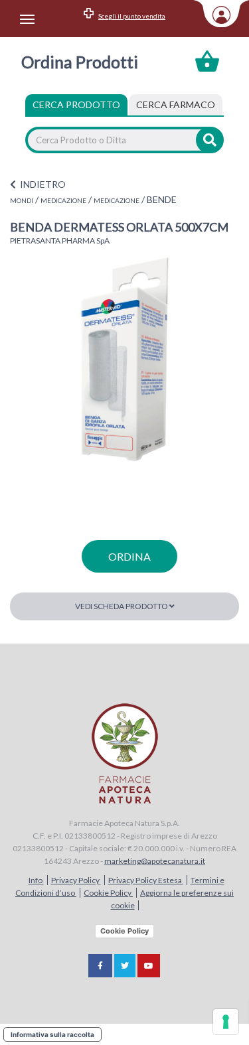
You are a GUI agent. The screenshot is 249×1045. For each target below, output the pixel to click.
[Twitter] (124, 965)
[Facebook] (100, 965)
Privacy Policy (76, 880)
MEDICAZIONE (63, 200)
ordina (129, 556)
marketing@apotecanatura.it (154, 861)
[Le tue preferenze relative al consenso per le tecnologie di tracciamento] (225, 1021)
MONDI (21, 200)
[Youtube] (148, 965)
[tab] (175, 104)
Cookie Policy (108, 893)
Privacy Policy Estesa (145, 880)
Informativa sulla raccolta (52, 1034)
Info (36, 880)
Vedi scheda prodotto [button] (122, 606)
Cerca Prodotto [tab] (76, 104)
